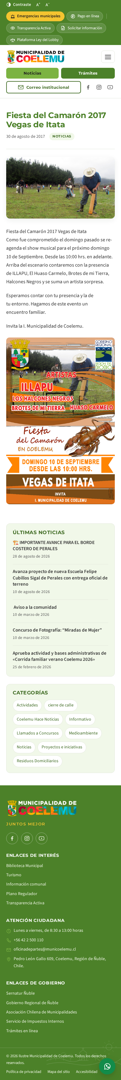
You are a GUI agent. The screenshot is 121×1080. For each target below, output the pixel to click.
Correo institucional (47, 87)
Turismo (13, 875)
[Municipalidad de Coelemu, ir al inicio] (35, 56)
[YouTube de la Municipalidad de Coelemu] (110, 87)
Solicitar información (85, 28)
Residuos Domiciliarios (37, 761)
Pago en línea (88, 16)
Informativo (80, 719)
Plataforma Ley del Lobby (38, 40)
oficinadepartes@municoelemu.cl (45, 949)
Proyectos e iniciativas (62, 747)
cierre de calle (61, 705)
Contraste (22, 4)
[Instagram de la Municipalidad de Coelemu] (99, 87)
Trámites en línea (22, 1031)
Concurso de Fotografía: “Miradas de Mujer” (57, 630)
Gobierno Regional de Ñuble (32, 1003)
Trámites (87, 73)
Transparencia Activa (34, 28)
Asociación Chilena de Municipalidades (41, 1012)
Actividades (27, 705)
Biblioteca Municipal (24, 866)
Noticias (32, 73)
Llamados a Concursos (38, 733)
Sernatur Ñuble (20, 993)
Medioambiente (83, 733)
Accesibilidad (86, 1071)
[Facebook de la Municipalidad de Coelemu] (88, 87)
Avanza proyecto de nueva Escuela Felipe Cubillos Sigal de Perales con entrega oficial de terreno (60, 577)
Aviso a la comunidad (35, 607)
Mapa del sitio (58, 1071)
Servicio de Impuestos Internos (35, 1021)
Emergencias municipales (37, 17)
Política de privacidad (23, 1071)
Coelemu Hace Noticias (38, 719)
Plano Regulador (21, 894)
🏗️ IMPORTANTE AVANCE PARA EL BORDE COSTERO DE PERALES (54, 545)
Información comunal (26, 884)
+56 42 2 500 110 (28, 940)
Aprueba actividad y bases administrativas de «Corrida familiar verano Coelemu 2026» (59, 656)
